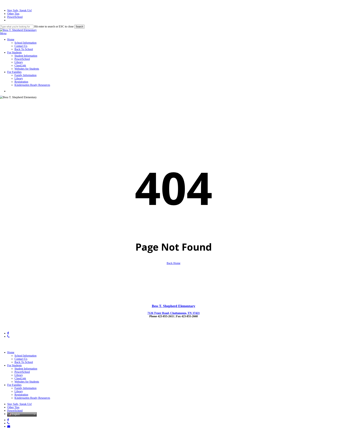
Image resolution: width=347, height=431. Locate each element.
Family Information (25, 388)
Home (10, 352)
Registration (21, 394)
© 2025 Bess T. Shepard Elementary (21, 327)
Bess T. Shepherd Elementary (173, 306)
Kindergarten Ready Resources (32, 397)
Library (18, 375)
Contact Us (20, 358)
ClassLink (20, 378)
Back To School (23, 362)
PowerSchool (22, 371)
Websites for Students (26, 381)
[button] (3, 33)
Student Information (25, 368)
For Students (14, 365)
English (15, 414)
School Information (25, 355)
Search (79, 26)
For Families (14, 384)
